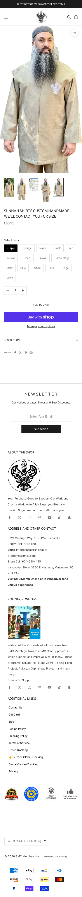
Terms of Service (19, 743)
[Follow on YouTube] (49, 518)
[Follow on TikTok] (59, 518)
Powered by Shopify (55, 856)
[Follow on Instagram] (29, 518)
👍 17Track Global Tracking (26, 757)
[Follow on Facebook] (10, 518)
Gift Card (14, 714)
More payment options (41, 326)
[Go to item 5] (58, 187)
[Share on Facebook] (15, 352)
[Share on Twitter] (20, 352)
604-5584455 (31, 561)
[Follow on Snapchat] (69, 518)
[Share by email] (31, 352)
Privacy (13, 771)
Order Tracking (18, 750)
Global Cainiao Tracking (23, 764)
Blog (11, 721)
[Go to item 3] (33, 184)
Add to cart (41, 304)
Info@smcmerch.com (30, 549)
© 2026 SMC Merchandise (21, 856)
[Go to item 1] (9, 187)
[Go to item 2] (21, 189)
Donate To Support (20, 680)
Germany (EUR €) (27, 841)
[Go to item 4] (46, 190)
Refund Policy (17, 729)
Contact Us (15, 707)
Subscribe (41, 429)
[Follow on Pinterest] (40, 518)
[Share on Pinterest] (25, 352)
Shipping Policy (18, 736)
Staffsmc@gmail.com (22, 555)
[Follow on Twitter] (20, 518)
